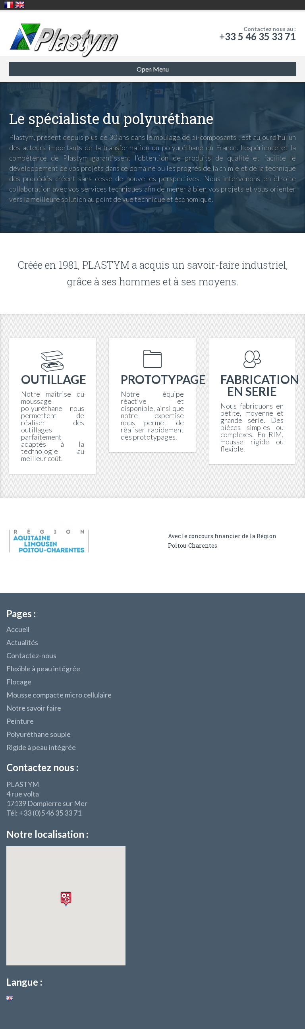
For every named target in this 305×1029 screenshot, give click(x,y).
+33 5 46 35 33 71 (257, 36)
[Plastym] (64, 34)
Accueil (17, 629)
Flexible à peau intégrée (43, 668)
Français (9, 5)
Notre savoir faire (33, 707)
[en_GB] (9, 997)
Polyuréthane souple (38, 734)
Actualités (22, 642)
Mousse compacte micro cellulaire (59, 694)
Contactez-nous (31, 655)
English (20, 5)
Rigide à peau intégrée (41, 747)
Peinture (20, 721)
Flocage (18, 681)
